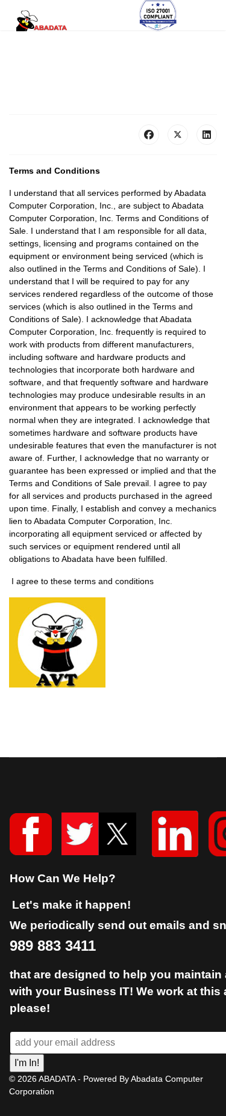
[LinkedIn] (206, 134)
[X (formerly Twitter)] (178, 134)
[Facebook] (149, 134)
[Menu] (202, 20)
